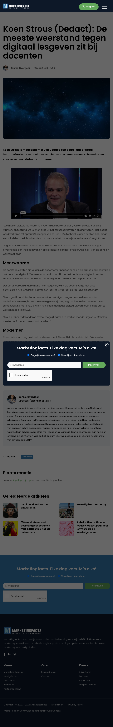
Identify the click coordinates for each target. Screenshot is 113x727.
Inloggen (90, 6)
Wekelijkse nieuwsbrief (73, 355)
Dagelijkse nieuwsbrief (43, 355)
